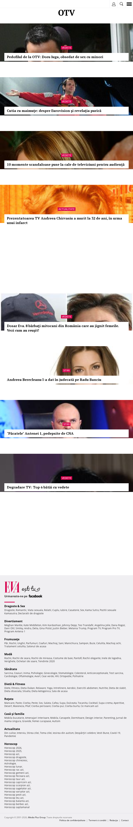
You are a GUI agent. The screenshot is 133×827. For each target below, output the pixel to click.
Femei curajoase (41, 721)
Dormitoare (77, 717)
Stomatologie (65, 673)
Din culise (10, 733)
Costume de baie (63, 658)
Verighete (9, 661)
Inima (26, 673)
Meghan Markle (13, 625)
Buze (92, 643)
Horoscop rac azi (14, 769)
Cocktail (93, 702)
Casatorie (73, 610)
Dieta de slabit (117, 688)
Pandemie (10, 736)
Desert (8, 706)
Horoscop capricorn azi (17, 782)
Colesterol (80, 673)
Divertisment (13, 621)
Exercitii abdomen (87, 688)
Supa (62, 702)
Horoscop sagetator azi (17, 788)
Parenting (109, 717)
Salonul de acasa (36, 646)
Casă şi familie (14, 714)
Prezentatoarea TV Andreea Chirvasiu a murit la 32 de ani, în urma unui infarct (64, 220)
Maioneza (18, 706)
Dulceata (71, 702)
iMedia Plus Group (37, 817)
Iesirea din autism (63, 733)
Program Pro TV (111, 628)
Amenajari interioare (37, 717)
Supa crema (106, 702)
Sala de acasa (60, 691)
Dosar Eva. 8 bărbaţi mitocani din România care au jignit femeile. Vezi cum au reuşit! (63, 328)
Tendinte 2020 (46, 661)
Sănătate (10, 669)
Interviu (21, 733)
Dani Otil (9, 628)
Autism (56, 721)
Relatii (47, 610)
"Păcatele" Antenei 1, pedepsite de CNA (40, 433)
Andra (27, 628)
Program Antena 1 (14, 631)
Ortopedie (66, 676)
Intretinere (60, 688)
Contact (125, 820)
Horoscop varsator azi (16, 791)
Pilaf (27, 706)
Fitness (15, 688)
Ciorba (26, 702)
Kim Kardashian (51, 625)
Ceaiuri (18, 673)
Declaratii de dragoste (31, 613)
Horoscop (10, 744)
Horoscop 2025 (12, 751)
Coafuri (43, 643)
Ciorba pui (58, 706)
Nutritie (103, 688)
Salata (47, 702)
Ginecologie (50, 673)
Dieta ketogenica (41, 691)
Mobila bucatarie (14, 717)
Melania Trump (77, 628)
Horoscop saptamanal (17, 807)
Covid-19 (115, 733)
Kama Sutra (92, 610)
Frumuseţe (11, 639)
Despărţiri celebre (85, 733)
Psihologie (37, 673)
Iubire (63, 610)
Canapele (64, 717)
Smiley (19, 628)
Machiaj (52, 643)
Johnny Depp (69, 625)
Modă (8, 654)
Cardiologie (10, 676)
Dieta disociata (12, 691)
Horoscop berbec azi (16, 804)
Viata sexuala (35, 610)
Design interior (94, 717)
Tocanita (83, 702)
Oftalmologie (26, 676)
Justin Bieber (60, 628)
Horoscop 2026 (12, 747)
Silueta (26, 691)
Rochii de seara (21, 658)
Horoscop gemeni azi (16, 772)
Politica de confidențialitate (72, 820)
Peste (35, 702)
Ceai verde (48, 676)
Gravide (26, 721)
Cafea (55, 702)
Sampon (83, 643)
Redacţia (114, 820)
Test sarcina (116, 673)
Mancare (9, 702)
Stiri (66, 370)
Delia (35, 628)
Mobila (54, 717)
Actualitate (67, 209)
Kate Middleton (32, 625)
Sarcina (8, 673)
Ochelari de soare (26, 661)
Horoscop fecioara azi (16, 776)
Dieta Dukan (28, 688)
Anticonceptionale (97, 673)
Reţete (8, 699)
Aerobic (71, 688)
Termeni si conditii (97, 820)
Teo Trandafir (86, 625)
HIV (57, 676)
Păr (6, 643)
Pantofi (78, 658)
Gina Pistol (45, 628)
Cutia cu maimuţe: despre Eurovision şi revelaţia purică (54, 110)
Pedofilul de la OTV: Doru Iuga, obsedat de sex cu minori (55, 56)
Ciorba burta (72, 706)
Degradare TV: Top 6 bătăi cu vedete (38, 487)
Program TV (94, 628)
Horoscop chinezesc (15, 760)
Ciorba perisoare (41, 706)
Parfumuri (32, 643)
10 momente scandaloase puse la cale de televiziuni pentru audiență (66, 164)
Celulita (100, 643)
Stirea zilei (33, 733)
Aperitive (119, 702)
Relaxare (41, 688)
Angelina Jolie (102, 625)
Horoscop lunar (13, 766)
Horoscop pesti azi (15, 794)
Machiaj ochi (113, 643)
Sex (82, 610)
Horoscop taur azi (14, 779)
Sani (61, 643)
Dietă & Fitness (14, 684)
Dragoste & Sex (14, 606)
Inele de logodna (111, 658)
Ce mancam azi (89, 706)
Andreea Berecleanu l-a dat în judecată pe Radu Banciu (54, 379)
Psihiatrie (78, 676)
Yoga (49, 688)
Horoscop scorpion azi (17, 785)
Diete (7, 688)
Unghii (21, 643)
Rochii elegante (92, 658)
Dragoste (9, 610)
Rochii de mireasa (41, 658)
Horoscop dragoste (15, 757)
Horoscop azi (11, 754)
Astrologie (10, 763)
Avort (37, 676)
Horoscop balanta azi (16, 801)
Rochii (12, 643)
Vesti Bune (103, 733)
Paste (19, 702)
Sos (41, 702)
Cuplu (55, 610)
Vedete (66, 47)
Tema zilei (46, 733)
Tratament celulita (15, 646)
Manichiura (71, 643)
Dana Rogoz (118, 625)
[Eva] (11, 4)
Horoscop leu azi (14, 797)
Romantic (21, 610)
